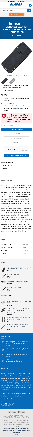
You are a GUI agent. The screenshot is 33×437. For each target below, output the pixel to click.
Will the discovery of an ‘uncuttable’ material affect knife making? (17, 360)
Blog (6, 417)
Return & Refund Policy (22, 428)
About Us (28, 416)
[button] (2, 5)
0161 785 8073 (21, 1)
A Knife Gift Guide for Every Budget (17, 349)
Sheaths (19, 35)
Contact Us (12, 417)
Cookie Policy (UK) (23, 417)
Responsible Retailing (16, 415)
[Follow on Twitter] (9, 404)
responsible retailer (7, 398)
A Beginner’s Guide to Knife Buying (16, 354)
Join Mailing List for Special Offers (13, 416)
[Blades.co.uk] (16, 5)
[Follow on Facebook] (2, 404)
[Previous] (3, 58)
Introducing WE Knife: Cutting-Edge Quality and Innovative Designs (17, 342)
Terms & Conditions (9, 428)
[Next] (29, 58)
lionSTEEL (8, 168)
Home (12, 35)
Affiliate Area (25, 430)
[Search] (29, 10)
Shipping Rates (7, 430)
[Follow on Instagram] (5, 404)
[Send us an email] (12, 404)
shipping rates (19, 108)
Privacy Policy (17, 430)
